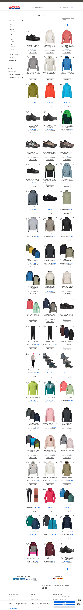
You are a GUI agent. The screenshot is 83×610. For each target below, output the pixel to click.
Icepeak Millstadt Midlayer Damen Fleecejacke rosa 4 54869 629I (49, 451)
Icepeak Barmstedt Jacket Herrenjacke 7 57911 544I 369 (50, 260)
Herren (16, 11)
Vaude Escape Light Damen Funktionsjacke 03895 (67, 99)
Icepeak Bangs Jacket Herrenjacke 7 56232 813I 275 (50, 233)
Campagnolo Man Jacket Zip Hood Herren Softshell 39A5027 (67, 260)
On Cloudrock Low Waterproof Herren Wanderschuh (50, 207)
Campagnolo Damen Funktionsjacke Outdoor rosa (50, 424)
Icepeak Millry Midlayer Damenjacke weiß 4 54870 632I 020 (50, 478)
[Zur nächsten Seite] (73, 25)
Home (38, 16)
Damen (12, 11)
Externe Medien (32, 607)
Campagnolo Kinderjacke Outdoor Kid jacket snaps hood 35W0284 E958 (66, 126)
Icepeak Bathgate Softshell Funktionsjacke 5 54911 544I (33, 424)
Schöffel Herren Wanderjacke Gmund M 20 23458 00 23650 (33, 260)
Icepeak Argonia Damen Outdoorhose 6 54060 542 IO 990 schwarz (33, 342)
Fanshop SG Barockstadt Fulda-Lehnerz (62, 11)
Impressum (11, 598)
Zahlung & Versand (35, 598)
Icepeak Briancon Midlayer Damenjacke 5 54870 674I (67, 397)
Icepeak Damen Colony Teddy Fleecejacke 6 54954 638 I (33, 370)
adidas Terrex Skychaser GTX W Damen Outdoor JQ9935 (33, 153)
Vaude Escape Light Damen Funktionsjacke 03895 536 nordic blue (67, 180)
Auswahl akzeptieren (64, 606)
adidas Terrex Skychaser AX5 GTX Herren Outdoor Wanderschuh (50, 153)
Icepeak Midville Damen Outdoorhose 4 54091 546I (33, 505)
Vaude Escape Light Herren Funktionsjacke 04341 (33, 99)
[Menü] (81, 598)
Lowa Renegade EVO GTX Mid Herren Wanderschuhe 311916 (50, 370)
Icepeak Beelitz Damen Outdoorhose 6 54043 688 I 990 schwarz (50, 342)
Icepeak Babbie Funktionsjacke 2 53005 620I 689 (50, 558)
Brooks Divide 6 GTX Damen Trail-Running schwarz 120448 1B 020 (33, 180)
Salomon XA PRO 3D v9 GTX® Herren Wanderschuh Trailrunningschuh (50, 126)
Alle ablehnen (64, 604)
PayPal (38, 607)
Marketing (24, 607)
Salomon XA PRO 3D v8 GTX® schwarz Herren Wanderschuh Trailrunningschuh (67, 558)
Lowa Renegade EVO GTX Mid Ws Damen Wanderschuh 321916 (66, 370)
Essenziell (12, 607)
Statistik (18, 607)
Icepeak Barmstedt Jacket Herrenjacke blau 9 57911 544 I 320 (67, 73)
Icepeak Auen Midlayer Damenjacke (67, 450)
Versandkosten (36, 50)
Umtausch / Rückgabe (35, 599)
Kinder (20, 11)
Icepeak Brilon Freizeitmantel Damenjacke (67, 342)
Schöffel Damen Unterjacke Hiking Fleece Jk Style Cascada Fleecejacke (50, 73)
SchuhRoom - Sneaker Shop (45, 11)
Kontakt (32, 596)
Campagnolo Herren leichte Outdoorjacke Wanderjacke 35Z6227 (50, 287)
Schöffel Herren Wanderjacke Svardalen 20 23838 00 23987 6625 (33, 397)
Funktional (44, 607)
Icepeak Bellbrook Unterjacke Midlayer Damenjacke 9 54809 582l (33, 73)
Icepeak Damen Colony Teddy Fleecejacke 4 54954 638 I (33, 478)
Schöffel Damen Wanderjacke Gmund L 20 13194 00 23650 (33, 315)
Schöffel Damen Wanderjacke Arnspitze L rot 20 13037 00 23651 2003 (50, 505)
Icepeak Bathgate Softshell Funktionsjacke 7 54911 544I (50, 315)
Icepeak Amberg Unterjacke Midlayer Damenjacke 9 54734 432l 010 (50, 46)
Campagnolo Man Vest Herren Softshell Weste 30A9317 (67, 207)
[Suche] (51, 7)
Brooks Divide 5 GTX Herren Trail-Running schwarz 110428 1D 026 (66, 315)
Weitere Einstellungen (12, 608)
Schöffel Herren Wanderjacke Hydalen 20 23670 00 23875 (50, 397)
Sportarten (31, 11)
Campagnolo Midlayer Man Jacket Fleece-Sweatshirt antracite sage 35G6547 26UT (49, 180)
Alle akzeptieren (64, 602)
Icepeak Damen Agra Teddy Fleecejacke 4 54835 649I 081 (67, 478)
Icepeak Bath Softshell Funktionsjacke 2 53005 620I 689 (33, 558)
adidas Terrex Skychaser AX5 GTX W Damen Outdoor (67, 153)
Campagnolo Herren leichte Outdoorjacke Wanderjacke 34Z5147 (33, 287)
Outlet (36, 11)
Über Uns (11, 596)
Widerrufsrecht (12, 599)
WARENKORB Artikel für (67, 7)
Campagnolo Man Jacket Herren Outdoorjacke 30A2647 (33, 451)
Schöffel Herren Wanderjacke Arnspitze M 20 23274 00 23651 (33, 531)
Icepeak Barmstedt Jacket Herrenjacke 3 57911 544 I (50, 531)
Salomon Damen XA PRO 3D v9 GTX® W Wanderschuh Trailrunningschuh (33, 126)
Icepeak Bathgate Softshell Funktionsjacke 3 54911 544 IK (67, 531)
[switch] (79, 605)
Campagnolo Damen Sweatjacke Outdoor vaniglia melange (67, 287)
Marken (25, 11)
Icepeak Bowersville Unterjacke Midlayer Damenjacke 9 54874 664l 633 (67, 46)
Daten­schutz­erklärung (28, 604)
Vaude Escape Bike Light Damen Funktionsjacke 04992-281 (50, 99)
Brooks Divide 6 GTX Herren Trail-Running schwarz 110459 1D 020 (33, 46)
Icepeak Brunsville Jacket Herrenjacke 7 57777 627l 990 (67, 233)
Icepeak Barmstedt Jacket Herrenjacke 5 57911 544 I (67, 424)
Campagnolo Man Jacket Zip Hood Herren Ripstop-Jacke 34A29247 (33, 233)
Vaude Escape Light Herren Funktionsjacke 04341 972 (33, 207)
